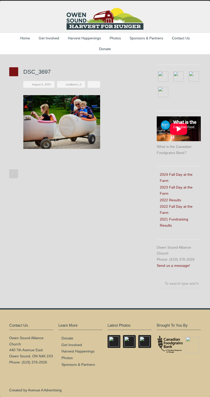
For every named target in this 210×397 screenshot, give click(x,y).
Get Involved (49, 38)
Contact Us (181, 38)
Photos (115, 38)
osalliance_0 (73, 84)
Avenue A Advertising (45, 390)
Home (25, 38)
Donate (105, 49)
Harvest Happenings (84, 38)
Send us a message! (173, 265)
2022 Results (170, 200)
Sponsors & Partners (146, 38)
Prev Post (13, 173)
